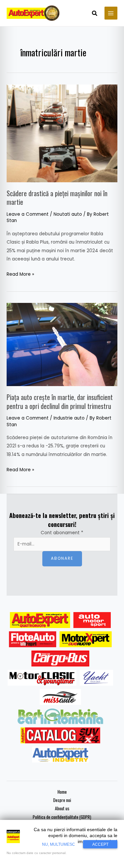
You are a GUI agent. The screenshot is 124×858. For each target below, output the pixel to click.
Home (62, 791)
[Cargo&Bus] (60, 658)
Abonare (62, 558)
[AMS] (92, 620)
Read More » (20, 273)
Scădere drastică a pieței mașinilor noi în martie (57, 197)
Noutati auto (68, 214)
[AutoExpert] (40, 620)
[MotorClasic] (42, 678)
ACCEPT (100, 844)
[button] (95, 14)
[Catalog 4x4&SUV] (60, 735)
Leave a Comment (28, 214)
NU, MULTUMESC (58, 844)
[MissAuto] (60, 697)
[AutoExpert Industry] (60, 755)
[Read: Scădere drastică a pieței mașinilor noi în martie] (62, 133)
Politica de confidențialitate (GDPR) (62, 817)
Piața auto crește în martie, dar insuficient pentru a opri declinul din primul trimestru (60, 401)
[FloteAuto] (32, 639)
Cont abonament (62, 533)
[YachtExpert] (96, 678)
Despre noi (62, 800)
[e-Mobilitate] (60, 716)
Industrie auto (69, 418)
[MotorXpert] (86, 639)
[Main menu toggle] (110, 13)
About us (62, 808)
